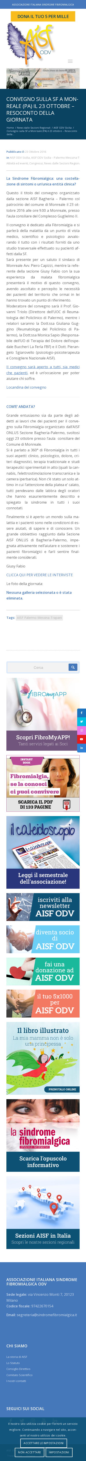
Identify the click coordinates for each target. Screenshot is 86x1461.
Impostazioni (59, 1452)
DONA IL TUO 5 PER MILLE (43, 16)
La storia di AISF (16, 1357)
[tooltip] (81, 713)
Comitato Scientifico (19, 1375)
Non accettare (29, 1452)
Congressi (36, 163)
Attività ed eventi (17, 163)
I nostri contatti (16, 1381)
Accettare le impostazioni (44, 1443)
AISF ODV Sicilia (20, 158)
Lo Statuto (13, 1363)
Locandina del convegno (26, 387)
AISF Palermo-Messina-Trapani (39, 618)
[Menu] (70, 61)
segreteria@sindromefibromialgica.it (47, 1314)
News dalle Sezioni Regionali (63, 163)
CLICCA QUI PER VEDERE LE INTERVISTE (39, 575)
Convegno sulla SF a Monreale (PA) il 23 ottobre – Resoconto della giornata (42, 109)
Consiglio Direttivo (18, 1369)
